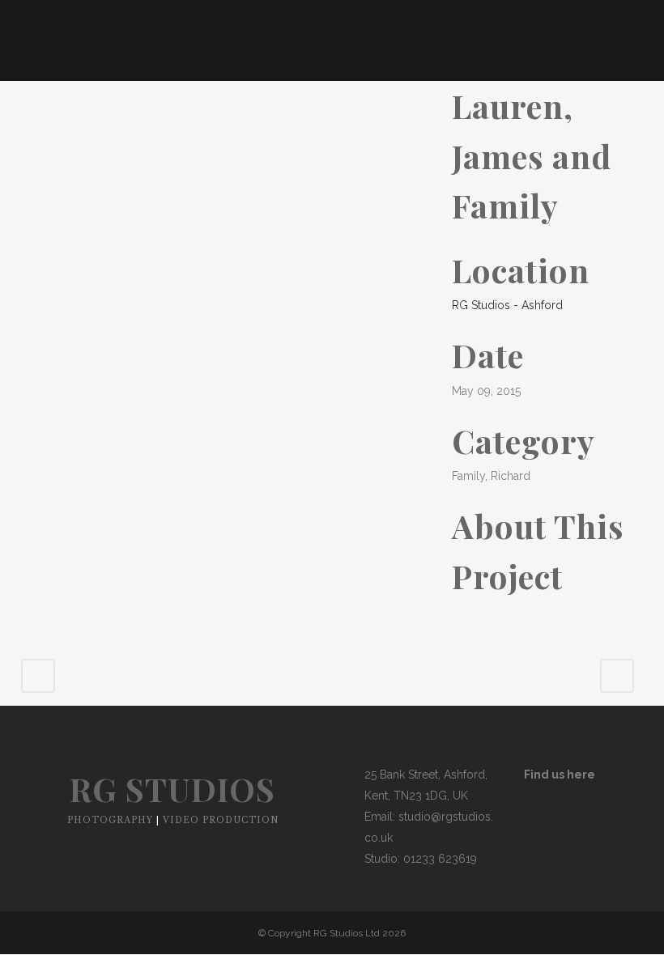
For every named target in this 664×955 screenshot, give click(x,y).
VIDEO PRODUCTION (221, 820)
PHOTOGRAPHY (110, 820)
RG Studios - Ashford (507, 305)
